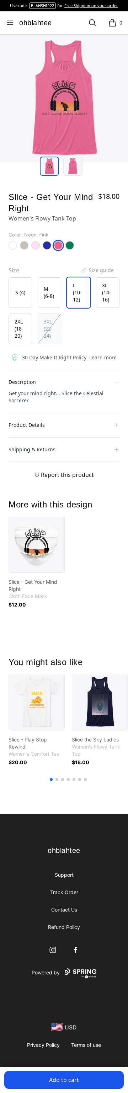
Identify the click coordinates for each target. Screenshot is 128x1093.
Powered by (46, 972)
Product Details (27, 425)
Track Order (64, 892)
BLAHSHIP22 (42, 5)
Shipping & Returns (32, 449)
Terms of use (86, 1045)
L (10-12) (77, 292)
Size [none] (14, 270)
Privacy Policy (43, 1045)
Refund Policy (64, 927)
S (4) (20, 292)
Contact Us (64, 910)
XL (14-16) (106, 292)
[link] (36, 544)
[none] (97, 270)
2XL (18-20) (19, 328)
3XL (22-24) (48, 328)
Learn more (103, 357)
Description (22, 382)
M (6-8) (49, 292)
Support (64, 875)
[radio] (20, 292)
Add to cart (64, 1080)
